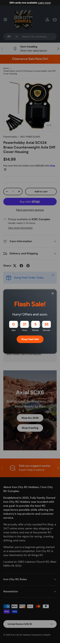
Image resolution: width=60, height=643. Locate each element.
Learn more (44, 2)
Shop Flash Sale (30, 339)
